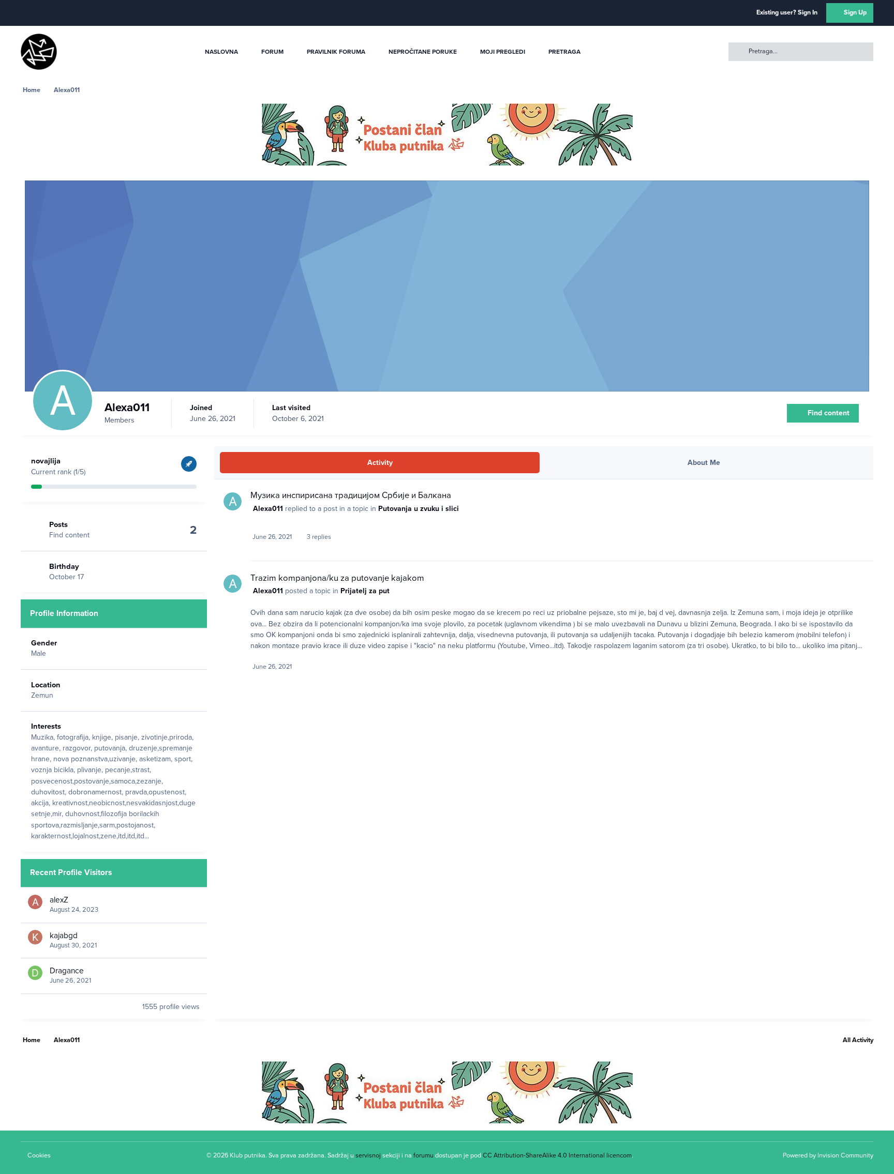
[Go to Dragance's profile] (35, 973)
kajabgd (64, 935)
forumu (423, 1155)
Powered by (828, 1155)
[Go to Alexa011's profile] (233, 501)
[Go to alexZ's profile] (35, 902)
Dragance (67, 970)
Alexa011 (268, 508)
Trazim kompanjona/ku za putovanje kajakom (337, 578)
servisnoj (368, 1155)
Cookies (39, 1155)
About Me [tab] (704, 462)
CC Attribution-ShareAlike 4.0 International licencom (557, 1155)
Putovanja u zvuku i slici (418, 508)
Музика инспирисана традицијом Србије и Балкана (350, 495)
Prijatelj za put (365, 590)
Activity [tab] (380, 462)
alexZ (59, 900)
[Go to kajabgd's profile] (35, 937)
